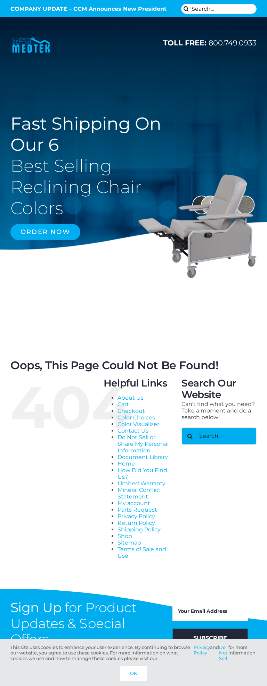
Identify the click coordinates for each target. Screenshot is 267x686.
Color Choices (136, 417)
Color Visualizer (138, 424)
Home (126, 463)
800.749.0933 (210, 42)
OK (133, 673)
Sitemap (129, 542)
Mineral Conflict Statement (139, 493)
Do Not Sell (223, 652)
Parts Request (137, 509)
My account (134, 503)
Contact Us (133, 430)
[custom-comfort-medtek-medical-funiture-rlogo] (31, 37)
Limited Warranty (141, 483)
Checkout (131, 411)
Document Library (143, 457)
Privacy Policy (136, 516)
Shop (125, 536)
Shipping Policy (139, 529)
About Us (131, 397)
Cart (123, 404)
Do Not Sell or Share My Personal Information (143, 444)
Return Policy (136, 523)
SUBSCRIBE (210, 638)
